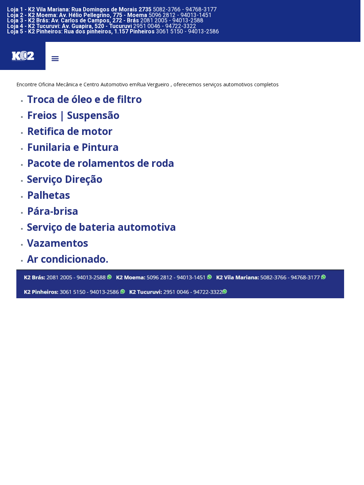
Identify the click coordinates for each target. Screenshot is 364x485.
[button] (55, 58)
